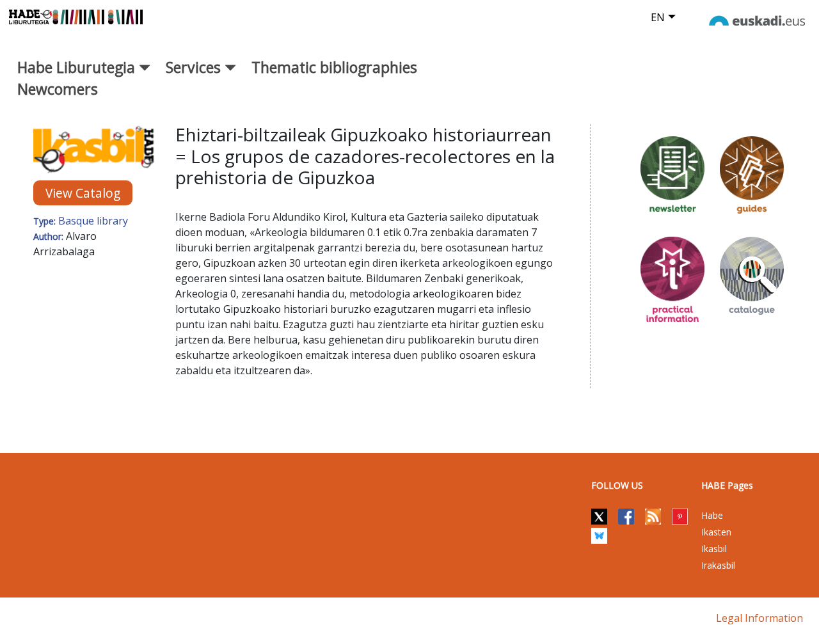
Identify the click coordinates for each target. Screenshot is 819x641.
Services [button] (195, 67)
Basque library (93, 221)
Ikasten (716, 532)
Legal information (759, 618)
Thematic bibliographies (334, 67)
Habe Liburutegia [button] (78, 67)
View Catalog (82, 193)
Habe (712, 515)
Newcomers (57, 89)
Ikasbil (714, 548)
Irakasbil (718, 565)
